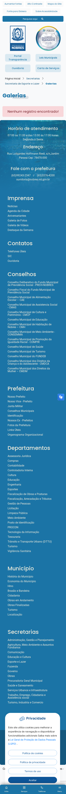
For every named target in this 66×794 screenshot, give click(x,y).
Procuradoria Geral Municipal (25, 680)
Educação (13, 480)
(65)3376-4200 (46, 175)
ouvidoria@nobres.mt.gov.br (33, 179)
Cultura (12, 475)
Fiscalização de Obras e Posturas (27, 494)
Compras (13, 461)
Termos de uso (33, 771)
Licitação (13, 508)
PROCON (13, 527)
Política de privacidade (32, 762)
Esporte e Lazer (17, 661)
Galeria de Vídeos (18, 225)
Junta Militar (15, 406)
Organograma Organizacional (25, 434)
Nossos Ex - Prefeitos (20, 420)
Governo (13, 671)
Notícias (12, 206)
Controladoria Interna (20, 470)
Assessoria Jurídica (19, 456)
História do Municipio (20, 576)
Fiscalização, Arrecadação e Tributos (29, 499)
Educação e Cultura (19, 657)
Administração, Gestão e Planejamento (31, 640)
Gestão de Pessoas (19, 503)
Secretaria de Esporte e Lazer (22, 83)
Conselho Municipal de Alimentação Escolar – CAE (29, 298)
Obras (11, 676)
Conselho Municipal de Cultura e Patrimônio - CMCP (27, 313)
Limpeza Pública (18, 513)
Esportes (13, 489)
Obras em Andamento (21, 600)
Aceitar (33, 780)
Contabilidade (16, 465)
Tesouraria (14, 537)
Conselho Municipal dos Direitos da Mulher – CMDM (29, 370)
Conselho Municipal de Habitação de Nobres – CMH (29, 326)
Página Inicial (12, 78)
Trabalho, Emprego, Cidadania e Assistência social (27, 696)
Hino (10, 586)
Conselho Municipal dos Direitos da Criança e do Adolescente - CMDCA (29, 362)
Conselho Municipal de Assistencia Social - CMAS (32, 306)
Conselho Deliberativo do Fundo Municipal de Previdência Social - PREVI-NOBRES (33, 283)
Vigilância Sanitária (19, 551)
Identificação (15, 415)
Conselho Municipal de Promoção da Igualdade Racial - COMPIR (30, 340)
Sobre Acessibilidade (46, 11)
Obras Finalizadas (18, 605)
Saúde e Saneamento (20, 685)
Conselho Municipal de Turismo (26, 351)
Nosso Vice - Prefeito (20, 401)
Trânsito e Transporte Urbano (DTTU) (30, 541)
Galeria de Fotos (17, 220)
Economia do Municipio (22, 581)
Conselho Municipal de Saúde (25, 346)
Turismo (12, 546)
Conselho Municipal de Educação (27, 319)
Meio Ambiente (17, 518)
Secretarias (33, 78)
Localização (15, 614)
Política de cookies (32, 753)
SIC (10, 256)
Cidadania (14, 595)
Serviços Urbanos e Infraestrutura (27, 690)
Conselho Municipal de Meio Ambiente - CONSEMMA (31, 333)
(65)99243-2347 (21, 175)
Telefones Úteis (17, 251)
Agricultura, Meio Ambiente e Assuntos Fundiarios (31, 646)
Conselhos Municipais (21, 411)
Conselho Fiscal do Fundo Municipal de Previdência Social (31, 291)
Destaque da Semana (20, 230)
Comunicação (16, 652)
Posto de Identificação (21, 522)
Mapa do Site (54, 3)
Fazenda (13, 666)
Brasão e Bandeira (18, 591)
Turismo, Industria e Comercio (25, 702)
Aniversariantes (17, 215)
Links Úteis (14, 430)
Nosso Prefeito (16, 396)
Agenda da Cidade (18, 211)
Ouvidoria (13, 261)
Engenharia (14, 484)
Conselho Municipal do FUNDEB (27, 356)
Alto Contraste (34, 3)
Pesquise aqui (30, 18)
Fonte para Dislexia (16, 11)
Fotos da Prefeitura (19, 425)
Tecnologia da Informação (23, 532)
